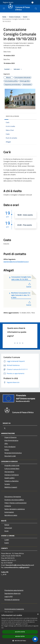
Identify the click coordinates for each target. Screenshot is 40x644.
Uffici (6, 443)
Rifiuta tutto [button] (20, 636)
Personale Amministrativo (13, 453)
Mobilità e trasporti (10, 487)
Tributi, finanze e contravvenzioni (15, 503)
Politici (6, 450)
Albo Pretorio (8, 612)
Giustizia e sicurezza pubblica (14, 500)
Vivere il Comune (15, 17)
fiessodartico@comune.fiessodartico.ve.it (20, 565)
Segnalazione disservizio (12, 593)
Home (4, 17)
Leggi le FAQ (8, 596)
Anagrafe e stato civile (11, 465)
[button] (20, 640)
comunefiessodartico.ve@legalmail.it (16, 567)
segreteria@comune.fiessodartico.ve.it (16, 261)
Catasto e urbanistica (11, 481)
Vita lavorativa (9, 471)
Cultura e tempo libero (11, 468)
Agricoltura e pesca (10, 515)
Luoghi (6, 539)
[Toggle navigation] (4, 8)
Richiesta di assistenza (11, 599)
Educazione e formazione (12, 496)
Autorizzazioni (9, 512)
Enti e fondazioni (10, 446)
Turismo (7, 484)
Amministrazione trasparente (14, 609)
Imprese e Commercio (11, 475)
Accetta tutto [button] (20, 632)
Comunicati (8, 528)
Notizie (6, 525)
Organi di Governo (10, 437)
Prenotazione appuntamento (13, 590)
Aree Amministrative (11, 440)
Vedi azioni (17, 69)
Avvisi (6, 531)
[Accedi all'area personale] (32, 2)
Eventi (25, 17)
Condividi (7, 69)
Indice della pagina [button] (12, 116)
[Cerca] (36, 8)
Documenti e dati (10, 456)
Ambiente (7, 506)
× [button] (38, 614)
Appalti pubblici (9, 478)
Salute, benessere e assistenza (14, 509)
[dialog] (20, 628)
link (2, 628)
